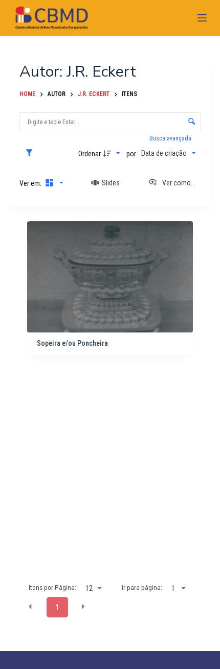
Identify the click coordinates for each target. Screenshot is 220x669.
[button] (30, 606)
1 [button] (57, 607)
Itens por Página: (52, 587)
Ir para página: (142, 587)
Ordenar (89, 154)
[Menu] (202, 17)
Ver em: (31, 183)
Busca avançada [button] (171, 138)
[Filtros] (31, 153)
